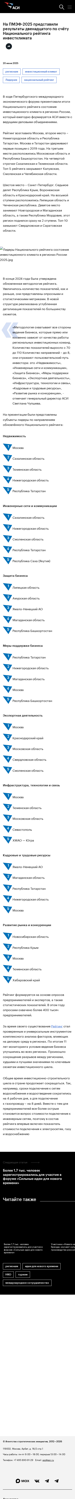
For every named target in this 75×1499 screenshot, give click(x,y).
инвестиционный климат (41, 71)
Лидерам (11, 80)
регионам (11, 71)
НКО (8, 1274)
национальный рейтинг (39, 80)
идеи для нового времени (41, 1266)
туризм (23, 1274)
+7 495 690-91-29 (23, 1460)
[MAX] (22, 1481)
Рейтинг (57, 1025)
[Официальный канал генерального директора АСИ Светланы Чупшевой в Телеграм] (56, 1481)
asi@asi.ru (48, 1460)
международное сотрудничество (27, 1282)
